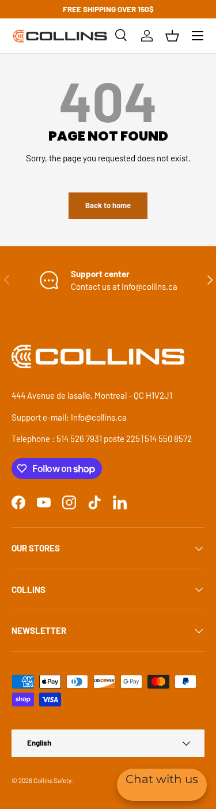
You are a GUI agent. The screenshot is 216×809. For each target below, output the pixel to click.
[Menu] (197, 35)
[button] (172, 35)
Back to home (108, 205)
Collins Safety (52, 780)
